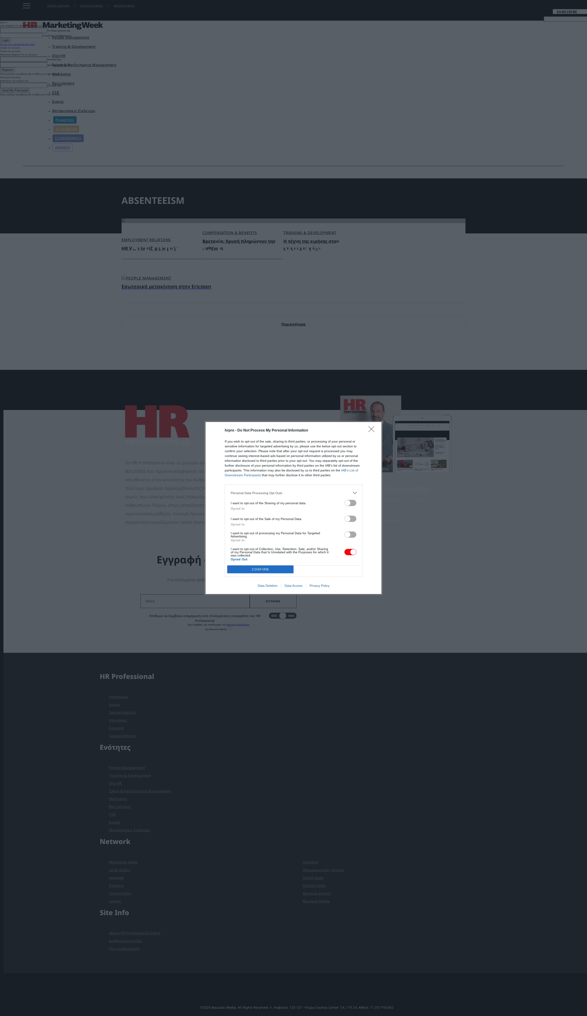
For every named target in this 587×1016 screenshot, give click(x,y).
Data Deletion (267, 585)
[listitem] (293, 492)
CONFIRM (260, 569)
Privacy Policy (319, 585)
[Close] (372, 430)
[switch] (350, 503)
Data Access (293, 585)
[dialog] (293, 508)
